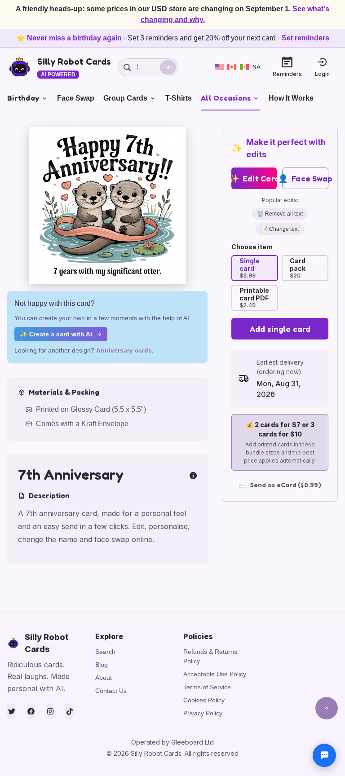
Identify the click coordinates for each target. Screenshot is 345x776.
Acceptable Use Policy (214, 674)
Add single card (280, 329)
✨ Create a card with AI (56, 334)
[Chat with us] (324, 755)
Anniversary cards (124, 350)
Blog (101, 664)
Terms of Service (207, 687)
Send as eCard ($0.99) (280, 485)
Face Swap (75, 98)
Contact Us (111, 690)
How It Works (291, 98)
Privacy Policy (202, 713)
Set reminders (305, 38)
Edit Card (254, 178)
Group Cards (125, 98)
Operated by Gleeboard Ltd (172, 742)
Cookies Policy (204, 700)
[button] (107, 205)
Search (105, 651)
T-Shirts (178, 98)
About (103, 677)
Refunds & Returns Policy (210, 656)
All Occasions (226, 97)
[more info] (193, 474)
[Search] (168, 67)
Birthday (23, 97)
